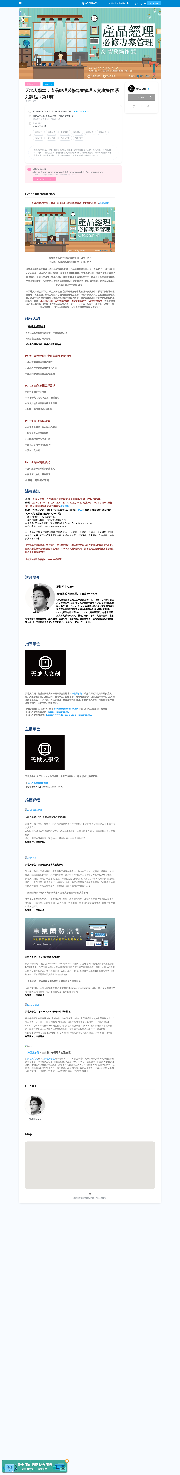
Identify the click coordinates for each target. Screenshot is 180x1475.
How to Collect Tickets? (44, 179)
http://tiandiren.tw (58, 711)
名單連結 (104, 203)
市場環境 (64, 132)
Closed (141, 97)
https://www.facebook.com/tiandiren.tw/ (69, 714)
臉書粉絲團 (43, 783)
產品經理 (51, 138)
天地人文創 (38, 126)
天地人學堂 (32, 783)
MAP (80, 509)
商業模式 (77, 132)
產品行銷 (38, 138)
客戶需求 (79, 138)
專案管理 (90, 132)
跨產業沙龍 (77, 693)
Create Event (154, 3)
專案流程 (38, 132)
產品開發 (102, 132)
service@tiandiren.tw (66, 708)
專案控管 (51, 132)
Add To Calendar (82, 111)
